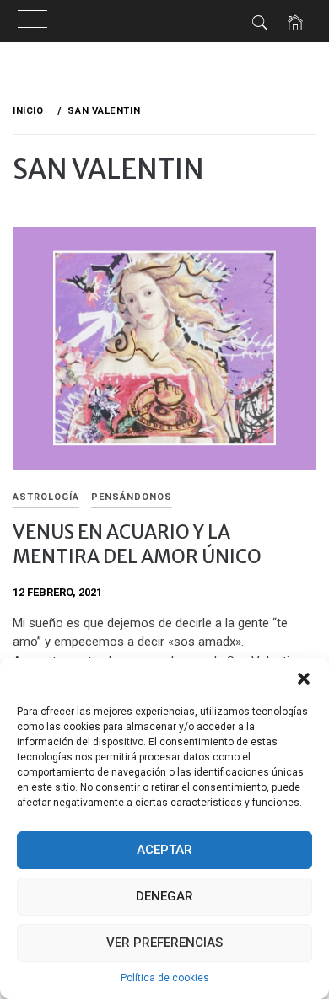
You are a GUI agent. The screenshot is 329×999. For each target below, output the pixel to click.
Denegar (164, 896)
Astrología (46, 496)
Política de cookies (165, 978)
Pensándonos (131, 496)
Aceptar (164, 849)
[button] (303, 678)
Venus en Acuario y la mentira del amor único (137, 544)
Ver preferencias (164, 942)
